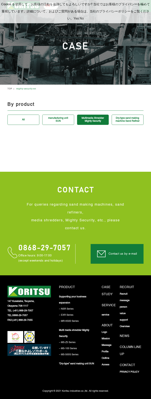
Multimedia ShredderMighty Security (93, 119)
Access (105, 365)
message (125, 300)
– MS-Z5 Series (67, 342)
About (107, 325)
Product (67, 287)
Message (106, 345)
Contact (127, 365)
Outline (105, 358)
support (124, 320)
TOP (9, 89)
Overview (125, 326)
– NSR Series (66, 309)
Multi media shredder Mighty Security (74, 333)
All (23, 120)
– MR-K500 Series (69, 321)
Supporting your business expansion (72, 300)
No (82, 18)
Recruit (127, 287)
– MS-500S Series (68, 355)
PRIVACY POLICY (129, 372)
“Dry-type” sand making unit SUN (76, 364)
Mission (106, 339)
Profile (105, 352)
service (109, 305)
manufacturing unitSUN (58, 119)
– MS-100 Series (68, 348)
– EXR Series (66, 315)
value (123, 313)
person (123, 307)
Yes (76, 18)
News (124, 336)
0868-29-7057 (44, 248)
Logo (104, 332)
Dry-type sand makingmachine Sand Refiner (128, 119)
